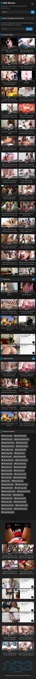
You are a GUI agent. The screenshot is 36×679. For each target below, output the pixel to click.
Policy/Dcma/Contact (25, 669)
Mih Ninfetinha (20, 477)
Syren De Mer (21, 501)
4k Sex (11, 666)
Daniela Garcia (8, 446)
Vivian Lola (7, 508)
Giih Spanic (7, 463)
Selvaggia (19, 494)
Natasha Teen (22, 484)
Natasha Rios (8, 484)
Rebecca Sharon (9, 491)
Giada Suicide (22, 460)
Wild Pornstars (17, 662)
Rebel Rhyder (24, 491)
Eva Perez (7, 456)
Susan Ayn (7, 501)
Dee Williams (8, 449)
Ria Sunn (7, 494)
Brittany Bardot (8, 442)
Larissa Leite (21, 474)
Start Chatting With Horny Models (8, 273)
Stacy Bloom (20, 498)
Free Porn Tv (12, 669)
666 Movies (9, 2)
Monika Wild (18, 480)
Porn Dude (22, 664)
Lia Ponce (7, 477)
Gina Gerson (20, 463)
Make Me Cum (24, 345)
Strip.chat (3, 274)
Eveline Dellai (20, 456)
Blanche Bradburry (22, 439)
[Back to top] (31, 674)
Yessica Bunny (8, 512)
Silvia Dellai (7, 498)
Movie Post (13, 664)
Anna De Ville (21, 435)
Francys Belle (8, 460)
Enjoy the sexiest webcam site (25, 590)
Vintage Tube (23, 667)
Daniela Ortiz (22, 446)
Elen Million (21, 449)
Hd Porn (7, 662)
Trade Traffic (18, 671)
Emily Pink (20, 453)
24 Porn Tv (19, 666)
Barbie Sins (7, 439)
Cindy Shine (22, 442)
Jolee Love (7, 470)
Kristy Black (7, 474)
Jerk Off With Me (25, 613)
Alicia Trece (7, 435)
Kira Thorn (20, 470)
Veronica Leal (8, 505)
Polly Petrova (21, 487)
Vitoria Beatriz (22, 505)
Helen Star (7, 467)
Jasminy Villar (21, 467)
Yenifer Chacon (21, 508)
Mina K (6, 480)
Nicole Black (7, 487)
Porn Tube (12, 667)
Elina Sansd (7, 453)
